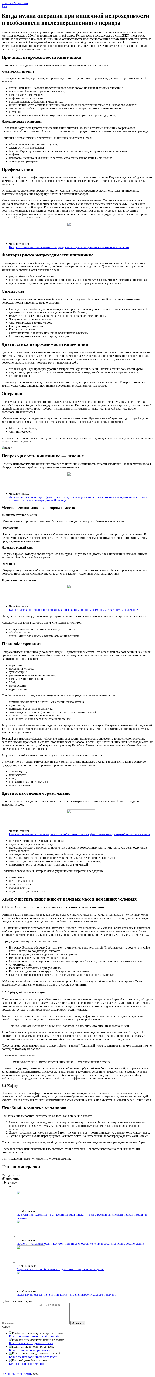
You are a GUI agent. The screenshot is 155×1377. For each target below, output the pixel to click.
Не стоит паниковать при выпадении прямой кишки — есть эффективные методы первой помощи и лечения (79, 834)
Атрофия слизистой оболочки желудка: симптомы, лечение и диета (60, 1269)
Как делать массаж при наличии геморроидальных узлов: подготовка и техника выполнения (69, 247)
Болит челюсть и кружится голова (31, 1343)
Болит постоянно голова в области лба (34, 1336)
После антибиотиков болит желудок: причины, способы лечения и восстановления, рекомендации (80, 1243)
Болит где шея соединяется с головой (33, 1356)
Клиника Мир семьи (15, 3)
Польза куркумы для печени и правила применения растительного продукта (66, 1294)
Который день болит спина (26, 1363)
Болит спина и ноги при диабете (30, 1350)
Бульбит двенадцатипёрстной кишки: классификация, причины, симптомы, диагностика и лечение (73, 609)
